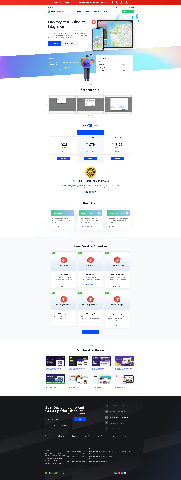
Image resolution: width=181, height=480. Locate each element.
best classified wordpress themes (98, 448)
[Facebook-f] (46, 7)
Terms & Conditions (114, 454)
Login (110, 448)
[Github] (50, 7)
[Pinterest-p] (54, 7)
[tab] (86, 125)
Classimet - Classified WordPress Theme (54, 464)
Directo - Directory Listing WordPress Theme (53, 369)
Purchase (63, 158)
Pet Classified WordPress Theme (53, 458)
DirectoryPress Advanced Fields (75, 456)
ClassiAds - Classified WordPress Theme (54, 449)
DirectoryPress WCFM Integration (76, 454)
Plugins (87, 11)
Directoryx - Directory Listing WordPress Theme (123, 386)
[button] (48, 105)
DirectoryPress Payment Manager (76, 451)
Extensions (96, 11)
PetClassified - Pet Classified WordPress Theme (123, 369)
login (132, 7)
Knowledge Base (116, 7)
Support (124, 7)
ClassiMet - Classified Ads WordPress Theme (53, 386)
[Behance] (65, 425)
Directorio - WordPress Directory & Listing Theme (101, 386)
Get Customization (104, 7)
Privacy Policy (112, 456)
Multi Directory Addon (73, 448)
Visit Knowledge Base (86, 226)
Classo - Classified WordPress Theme (55, 455)
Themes (79, 11)
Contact (105, 11)
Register (111, 451)
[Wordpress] (52, 7)
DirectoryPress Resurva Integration (76, 459)
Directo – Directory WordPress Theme (55, 453)
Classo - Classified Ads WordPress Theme (98, 369)
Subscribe (111, 226)
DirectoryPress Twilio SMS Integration (77, 461)
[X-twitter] (48, 7)
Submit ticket (56, 226)
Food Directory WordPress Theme (54, 460)
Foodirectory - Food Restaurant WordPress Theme (78, 386)
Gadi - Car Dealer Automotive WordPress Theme (77, 369)
